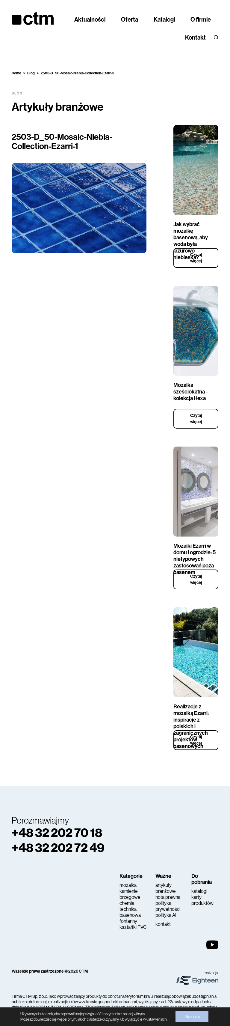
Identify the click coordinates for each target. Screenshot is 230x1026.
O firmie (200, 19)
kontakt (163, 924)
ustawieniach (156, 1019)
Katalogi (164, 19)
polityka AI (165, 915)
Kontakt (195, 37)
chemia (126, 903)
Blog (31, 73)
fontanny (128, 921)
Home (16, 73)
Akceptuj (191, 1016)
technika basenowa (130, 912)
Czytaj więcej (196, 258)
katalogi (199, 891)
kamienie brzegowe (129, 894)
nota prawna (167, 897)
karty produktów (202, 900)
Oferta (129, 19)
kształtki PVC (132, 927)
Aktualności (89, 19)
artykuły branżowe (165, 888)
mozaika (128, 885)
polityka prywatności (167, 906)
